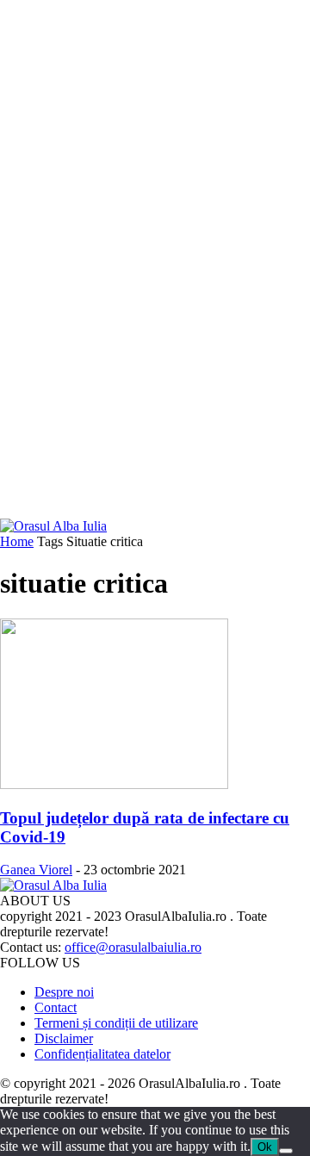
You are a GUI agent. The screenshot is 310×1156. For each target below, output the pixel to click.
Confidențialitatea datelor (102, 1054)
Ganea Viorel (36, 869)
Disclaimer (63, 1038)
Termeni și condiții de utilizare (116, 1023)
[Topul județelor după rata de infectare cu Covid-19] (114, 784)
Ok (264, 1146)
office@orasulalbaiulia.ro (133, 947)
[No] (286, 1150)
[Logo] (53, 526)
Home (17, 541)
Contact (55, 1007)
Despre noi (64, 992)
